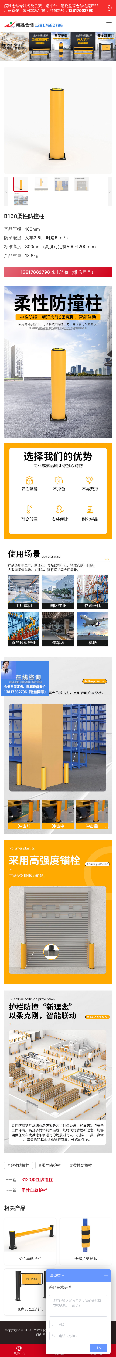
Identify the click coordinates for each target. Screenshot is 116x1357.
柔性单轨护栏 (34, 1190)
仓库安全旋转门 (30, 1309)
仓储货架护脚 (85, 1258)
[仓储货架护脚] (86, 1241)
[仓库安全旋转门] (30, 1292)
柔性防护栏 (51, 1165)
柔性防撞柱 (82, 1165)
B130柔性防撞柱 (37, 1179)
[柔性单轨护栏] (30, 1241)
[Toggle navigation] (109, 24)
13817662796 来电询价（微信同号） (58, 272)
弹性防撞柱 (20, 1165)
